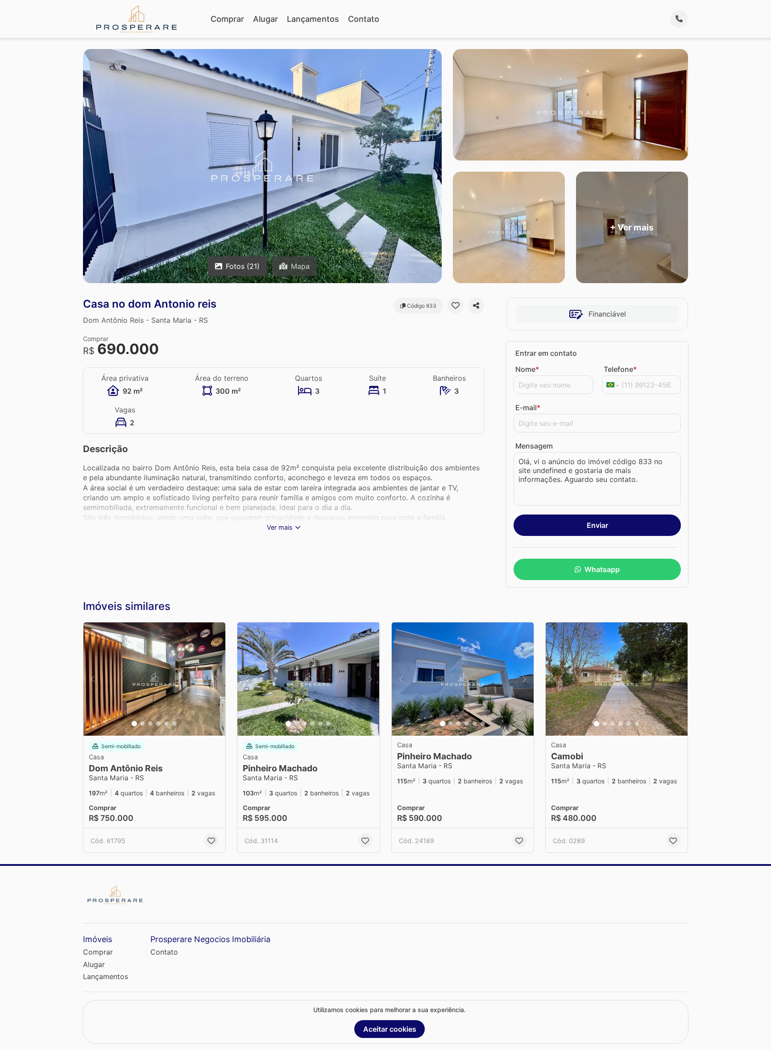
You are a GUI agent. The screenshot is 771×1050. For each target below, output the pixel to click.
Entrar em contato (546, 353)
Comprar (227, 19)
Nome (527, 369)
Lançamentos (313, 19)
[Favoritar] (456, 305)
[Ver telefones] (679, 19)
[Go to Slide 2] (142, 723)
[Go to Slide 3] (150, 723)
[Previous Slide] (92, 679)
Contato (363, 19)
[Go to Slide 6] (174, 723)
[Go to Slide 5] (166, 723)
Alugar (265, 19)
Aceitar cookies (389, 1029)
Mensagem (534, 445)
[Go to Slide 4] (158, 723)
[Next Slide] (216, 679)
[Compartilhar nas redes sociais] (476, 305)
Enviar (597, 525)
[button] (154, 679)
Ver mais (280, 527)
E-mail (527, 407)
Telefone (620, 369)
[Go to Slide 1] (134, 723)
